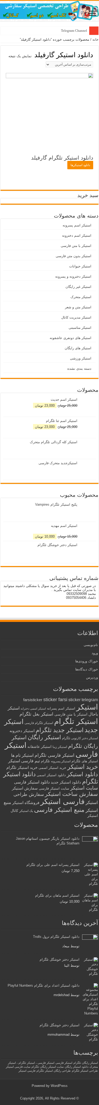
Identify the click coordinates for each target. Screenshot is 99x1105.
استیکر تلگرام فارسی (39, 723)
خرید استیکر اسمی (52, 768)
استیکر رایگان (44, 737)
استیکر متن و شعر (78, 307)
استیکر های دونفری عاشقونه (70, 338)
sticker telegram (83, 699)
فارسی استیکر (62, 801)
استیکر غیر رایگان (78, 287)
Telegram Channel (74, 31)
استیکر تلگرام (76, 721)
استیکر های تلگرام (85, 761)
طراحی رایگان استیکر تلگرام (53, 1070)
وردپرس (92, 677)
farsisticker (32, 699)
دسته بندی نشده (79, 369)
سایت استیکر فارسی (54, 788)
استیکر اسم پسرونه (77, 225)
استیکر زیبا (60, 747)
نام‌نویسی (91, 645)
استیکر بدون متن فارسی (73, 256)
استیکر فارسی (63, 1062)
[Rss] (53, 1092)
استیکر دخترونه (22, 730)
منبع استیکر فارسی (59, 809)
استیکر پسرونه (60, 761)
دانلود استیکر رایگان (76, 1066)
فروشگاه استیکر (25, 803)
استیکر (87, 707)
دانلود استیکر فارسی (32, 782)
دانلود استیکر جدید (66, 782)
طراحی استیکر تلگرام (85, 1070)
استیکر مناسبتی (80, 328)
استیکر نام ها (22, 755)
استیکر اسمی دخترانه (33, 708)
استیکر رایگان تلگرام (85, 1062)
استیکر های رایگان (78, 348)
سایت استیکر (84, 788)
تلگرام (45, 761)
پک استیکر (26, 811)
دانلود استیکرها (80, 165)
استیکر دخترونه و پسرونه (73, 276)
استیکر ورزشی (80, 358)
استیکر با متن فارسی (76, 246)
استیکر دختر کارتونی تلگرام (80, 738)
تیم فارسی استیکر (24, 761)
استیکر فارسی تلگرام (54, 755)
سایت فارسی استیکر (18, 1066)
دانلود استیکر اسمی (51, 775)
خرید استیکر (82, 766)
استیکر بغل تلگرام (36, 714)
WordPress (59, 1086)
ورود (95, 653)
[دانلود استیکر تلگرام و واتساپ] (49, 11)
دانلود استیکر (82, 774)
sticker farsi (55, 699)
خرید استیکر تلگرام (21, 767)
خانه (95, 39)
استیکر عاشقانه (39, 747)
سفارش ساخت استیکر (71, 794)
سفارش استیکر (25, 788)
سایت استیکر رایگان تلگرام (47, 1066)
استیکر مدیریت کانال (76, 317)
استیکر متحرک (80, 297)
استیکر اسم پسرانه (61, 708)
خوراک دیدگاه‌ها (86, 669)
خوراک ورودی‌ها (86, 661)
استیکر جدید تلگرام (59, 730)
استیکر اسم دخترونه (76, 235)
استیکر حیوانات (80, 266)
